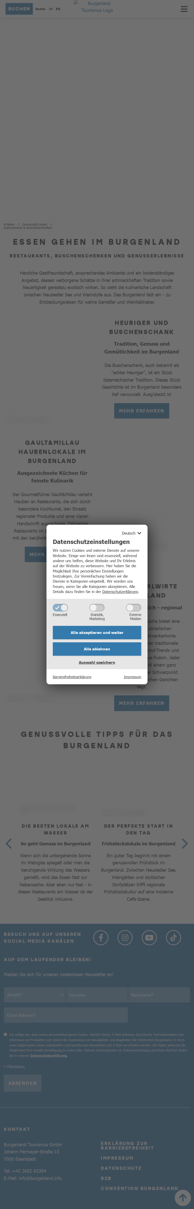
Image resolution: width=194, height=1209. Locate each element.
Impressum (132, 676)
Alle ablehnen (97, 649)
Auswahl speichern (97, 662)
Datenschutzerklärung (120, 591)
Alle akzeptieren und (97, 632)
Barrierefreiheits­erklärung (72, 676)
